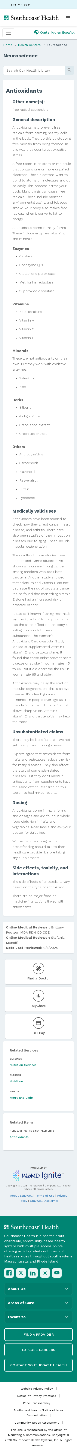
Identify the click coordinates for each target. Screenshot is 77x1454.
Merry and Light (21, 1097)
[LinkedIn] (33, 1273)
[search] (34, 70)
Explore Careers (38, 1350)
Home (7, 45)
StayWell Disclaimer (44, 1200)
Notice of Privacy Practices (36, 1395)
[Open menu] (68, 17)
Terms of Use (44, 1195)
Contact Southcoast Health (38, 1365)
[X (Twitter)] (21, 1273)
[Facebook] (9, 1273)
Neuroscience (56, 45)
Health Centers (29, 45)
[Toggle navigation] (8, 32)
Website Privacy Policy (37, 1388)
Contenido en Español (57, 32)
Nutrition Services (23, 1065)
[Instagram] (45, 1273)
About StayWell (21, 1195)
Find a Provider (39, 1334)
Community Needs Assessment (37, 1422)
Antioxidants (19, 1137)
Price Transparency (36, 1403)
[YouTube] (57, 1273)
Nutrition (16, 1081)
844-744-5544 (21, 4)
